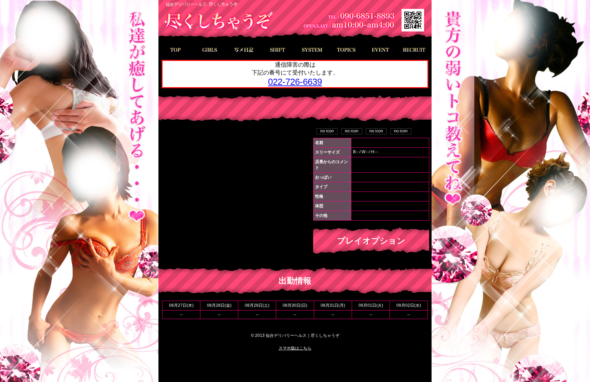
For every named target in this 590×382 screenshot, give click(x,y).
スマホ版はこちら (295, 348)
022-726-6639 (295, 82)
